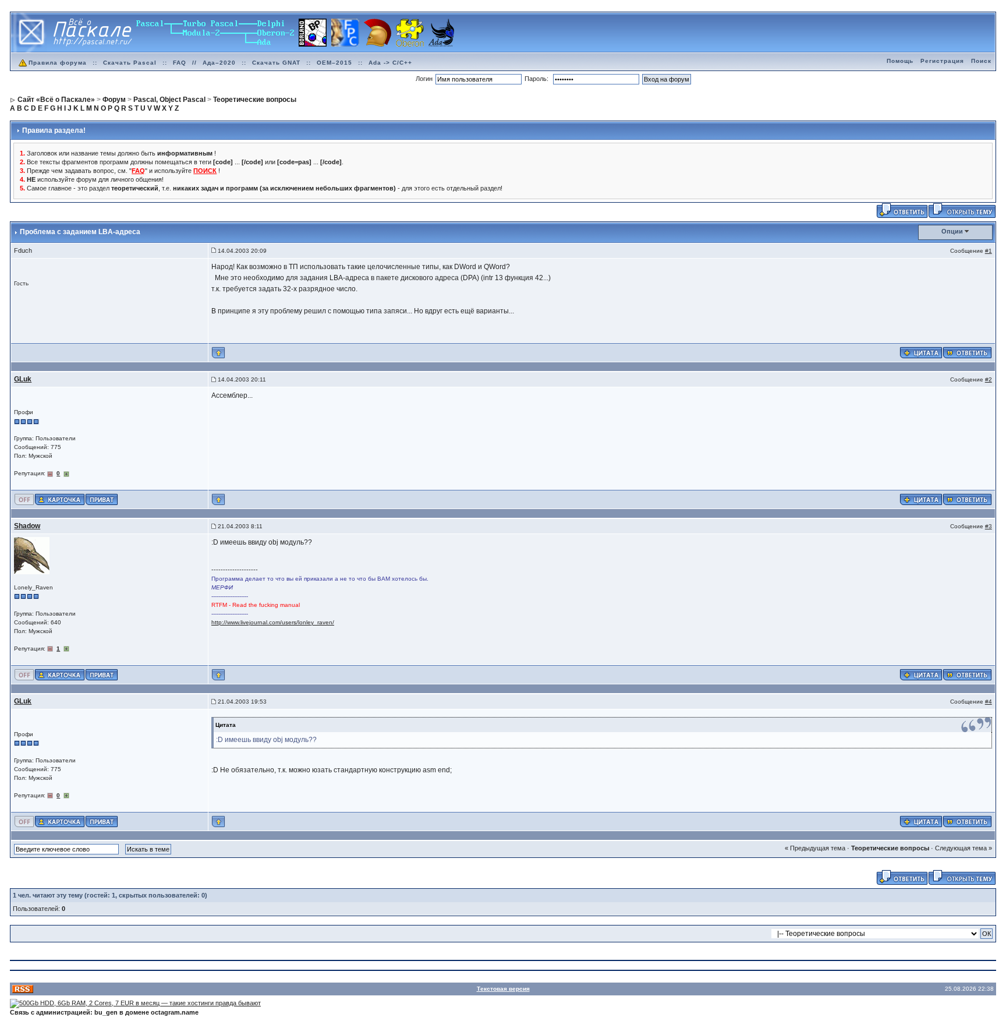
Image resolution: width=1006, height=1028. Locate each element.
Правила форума (58, 62)
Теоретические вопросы (890, 848)
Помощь (900, 61)
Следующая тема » (963, 848)
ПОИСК (205, 170)
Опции (952, 231)
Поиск (981, 61)
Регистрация (942, 61)
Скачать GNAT (276, 62)
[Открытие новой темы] (962, 209)
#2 (988, 379)
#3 (988, 526)
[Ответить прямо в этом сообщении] (967, 352)
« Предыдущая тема (815, 848)
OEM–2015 (334, 62)
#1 (988, 251)
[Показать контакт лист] (59, 499)
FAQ (179, 62)
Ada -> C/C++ (390, 62)
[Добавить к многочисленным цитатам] (921, 352)
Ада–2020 (219, 62)
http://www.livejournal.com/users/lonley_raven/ (272, 622)
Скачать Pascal (130, 62)
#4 (988, 701)
